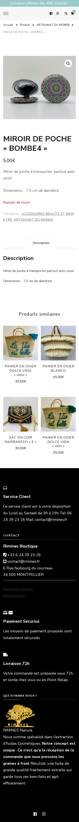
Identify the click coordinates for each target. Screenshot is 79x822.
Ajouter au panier (21, 344)
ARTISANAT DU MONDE (33, 219)
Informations (14, 595)
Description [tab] (41, 243)
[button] (68, 63)
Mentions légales (18, 589)
